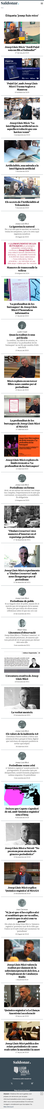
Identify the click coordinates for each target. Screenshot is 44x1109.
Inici (2, 7)
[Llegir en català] (22, 1071)
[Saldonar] (22, 1062)
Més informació (9, 1106)
